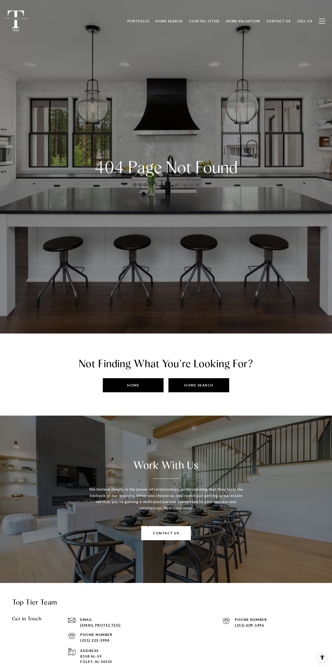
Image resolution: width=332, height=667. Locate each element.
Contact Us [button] (166, 533)
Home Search (169, 21)
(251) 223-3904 (94, 640)
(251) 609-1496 (249, 625)
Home (133, 385)
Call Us (305, 21)
